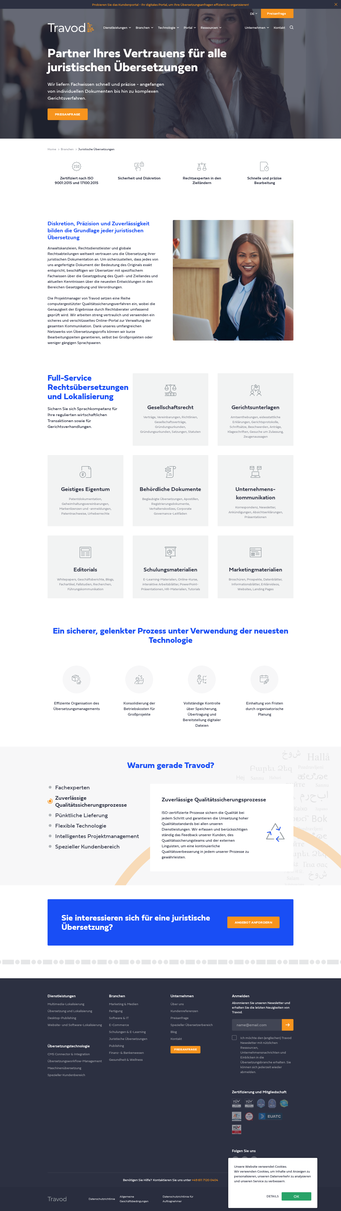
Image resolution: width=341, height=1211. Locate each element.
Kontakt (279, 27)
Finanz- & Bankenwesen (126, 1052)
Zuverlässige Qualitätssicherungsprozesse (91, 801)
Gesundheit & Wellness (126, 1059)
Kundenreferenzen (184, 1010)
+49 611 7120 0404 (205, 1179)
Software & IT (119, 1017)
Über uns (177, 1003)
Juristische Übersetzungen (128, 1038)
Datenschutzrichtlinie (102, 1199)
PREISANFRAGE (67, 114)
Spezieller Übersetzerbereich (191, 1024)
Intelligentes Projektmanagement (97, 835)
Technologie (166, 27)
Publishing (116, 1045)
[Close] (336, 4)
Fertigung (115, 1010)
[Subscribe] (287, 1025)
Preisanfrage (276, 13)
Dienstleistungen (115, 27)
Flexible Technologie (80, 825)
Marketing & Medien (123, 1003)
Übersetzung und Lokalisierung (70, 1010)
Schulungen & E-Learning (127, 1031)
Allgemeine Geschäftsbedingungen (134, 1199)
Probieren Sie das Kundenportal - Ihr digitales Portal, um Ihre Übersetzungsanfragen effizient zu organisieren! (170, 4)
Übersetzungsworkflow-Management (75, 1060)
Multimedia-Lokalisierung (66, 1003)
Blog (173, 1031)
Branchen (143, 27)
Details (273, 1196)
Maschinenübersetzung (64, 1067)
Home (52, 149)
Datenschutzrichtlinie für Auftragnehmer (178, 1199)
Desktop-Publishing (62, 1017)
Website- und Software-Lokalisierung (75, 1024)
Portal (188, 27)
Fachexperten (72, 787)
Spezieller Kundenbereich (87, 846)
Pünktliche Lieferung (81, 815)
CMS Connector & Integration (69, 1054)
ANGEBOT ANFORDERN (253, 922)
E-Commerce (119, 1024)
